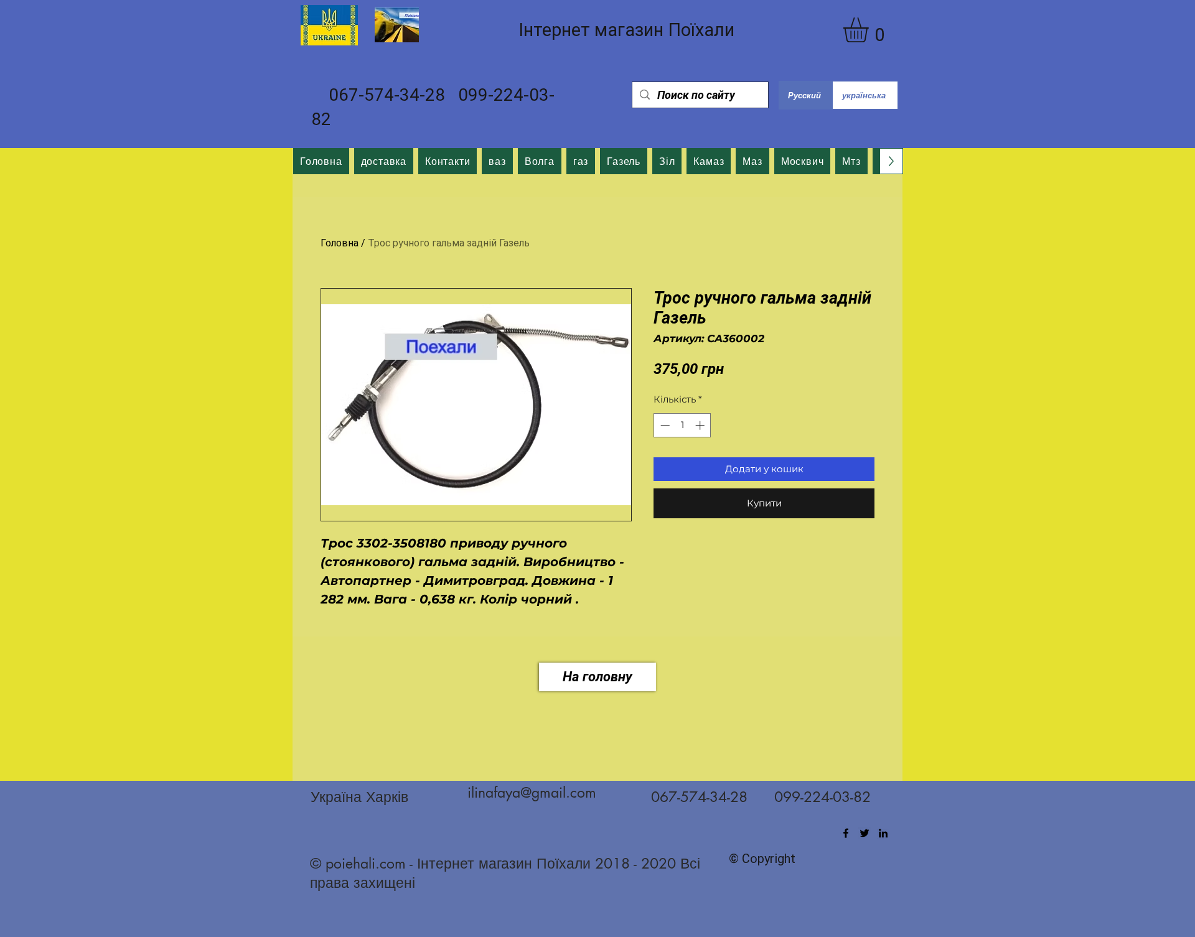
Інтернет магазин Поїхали (626, 29)
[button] (870, 29)
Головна (339, 243)
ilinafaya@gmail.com (531, 792)
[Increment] (701, 425)
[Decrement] (663, 425)
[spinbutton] (682, 425)
